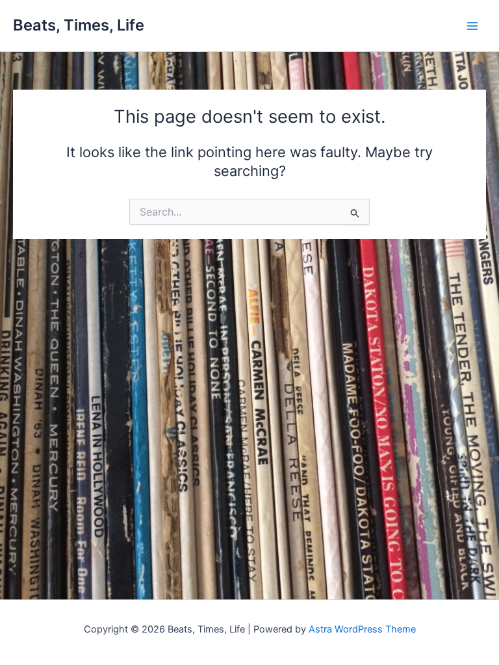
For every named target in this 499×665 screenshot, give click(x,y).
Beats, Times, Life (78, 25)
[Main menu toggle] (472, 26)
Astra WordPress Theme (362, 629)
